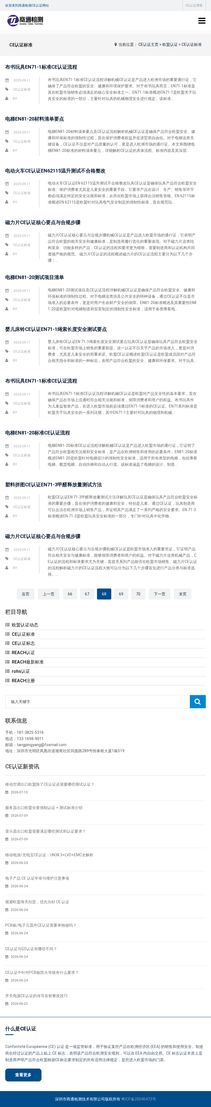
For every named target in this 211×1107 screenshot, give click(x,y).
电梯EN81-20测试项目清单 (34, 277)
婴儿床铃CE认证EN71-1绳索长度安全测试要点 (56, 329)
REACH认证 (23, 652)
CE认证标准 (192, 44)
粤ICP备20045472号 (138, 1099)
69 (121, 594)
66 (70, 594)
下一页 (159, 594)
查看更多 (23, 1074)
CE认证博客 (194, 5)
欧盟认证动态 (25, 625)
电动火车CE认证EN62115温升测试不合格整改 (55, 171)
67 (87, 594)
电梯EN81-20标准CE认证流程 (37, 433)
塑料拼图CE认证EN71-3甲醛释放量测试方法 (53, 484)
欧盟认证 (170, 44)
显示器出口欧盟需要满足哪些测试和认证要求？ (45, 831)
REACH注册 (23, 680)
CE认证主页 (148, 44)
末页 (183, 594)
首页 (25, 594)
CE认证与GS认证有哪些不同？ (31, 949)
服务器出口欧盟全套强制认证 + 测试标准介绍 (43, 807)
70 (138, 594)
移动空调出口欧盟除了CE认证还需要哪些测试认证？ (50, 784)
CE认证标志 (23, 643)
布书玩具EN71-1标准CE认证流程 (41, 67)
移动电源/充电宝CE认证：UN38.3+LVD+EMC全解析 (49, 855)
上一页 (48, 594)
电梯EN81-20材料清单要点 (34, 119)
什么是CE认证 (20, 1028)
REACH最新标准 (28, 662)
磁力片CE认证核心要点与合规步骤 (42, 222)
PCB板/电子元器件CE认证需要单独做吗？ (41, 925)
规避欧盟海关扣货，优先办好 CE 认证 (37, 902)
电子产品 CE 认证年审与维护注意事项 (37, 878)
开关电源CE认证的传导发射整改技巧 (36, 996)
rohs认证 (21, 671)
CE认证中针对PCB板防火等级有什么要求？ (42, 972)
